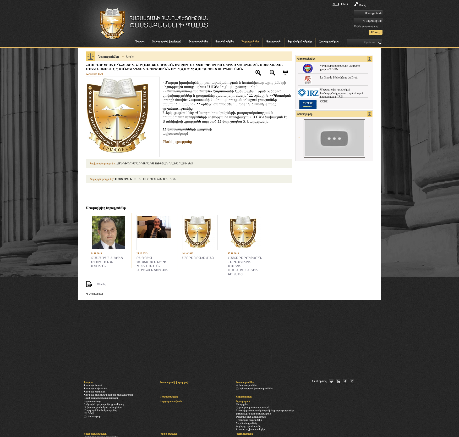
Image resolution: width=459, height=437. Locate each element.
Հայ (336, 4)
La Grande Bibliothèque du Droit (338, 77)
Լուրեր (130, 56)
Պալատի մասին (93, 385)
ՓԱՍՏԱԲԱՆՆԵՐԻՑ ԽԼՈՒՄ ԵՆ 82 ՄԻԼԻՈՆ (133, 179)
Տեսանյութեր (304, 114)
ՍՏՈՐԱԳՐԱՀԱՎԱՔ (198, 258)
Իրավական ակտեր (300, 41)
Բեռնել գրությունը (177, 142)
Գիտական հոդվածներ (249, 419)
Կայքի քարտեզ (169, 433)
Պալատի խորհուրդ (94, 391)
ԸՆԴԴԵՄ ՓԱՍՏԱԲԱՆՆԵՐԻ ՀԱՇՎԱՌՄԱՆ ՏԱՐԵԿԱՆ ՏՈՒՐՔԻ (152, 264)
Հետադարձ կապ (329, 41)
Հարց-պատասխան (171, 401)
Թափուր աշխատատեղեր (250, 429)
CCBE (324, 101)
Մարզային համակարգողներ (100, 410)
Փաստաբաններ (198, 41)
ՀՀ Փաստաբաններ (246, 385)
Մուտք (362, 5)
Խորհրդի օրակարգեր (248, 426)
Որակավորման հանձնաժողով (101, 397)
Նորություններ (250, 41)
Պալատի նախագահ (95, 388)
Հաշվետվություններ (246, 422)
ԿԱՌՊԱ (89, 413)
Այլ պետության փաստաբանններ (254, 388)
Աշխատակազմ (92, 400)
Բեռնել (101, 284)
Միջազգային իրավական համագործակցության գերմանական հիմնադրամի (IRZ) (342, 93)
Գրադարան (273, 41)
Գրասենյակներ (224, 41)
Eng (344, 4)
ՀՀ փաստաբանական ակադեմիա (103, 407)
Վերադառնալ (94, 293)
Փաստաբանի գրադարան (251, 416)
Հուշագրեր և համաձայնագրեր (253, 413)
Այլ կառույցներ (92, 416)
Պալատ (139, 41)
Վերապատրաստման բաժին (252, 407)
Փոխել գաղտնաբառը (366, 25)
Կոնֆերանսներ (244, 433)
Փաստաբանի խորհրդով (166, 41)
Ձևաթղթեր (242, 404)
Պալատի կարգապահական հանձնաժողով (108, 394)
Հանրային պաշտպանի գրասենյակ (104, 404)
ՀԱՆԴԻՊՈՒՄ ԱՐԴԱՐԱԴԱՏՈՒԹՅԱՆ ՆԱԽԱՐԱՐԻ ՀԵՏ (141, 163)
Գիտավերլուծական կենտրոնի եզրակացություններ (265, 410)
